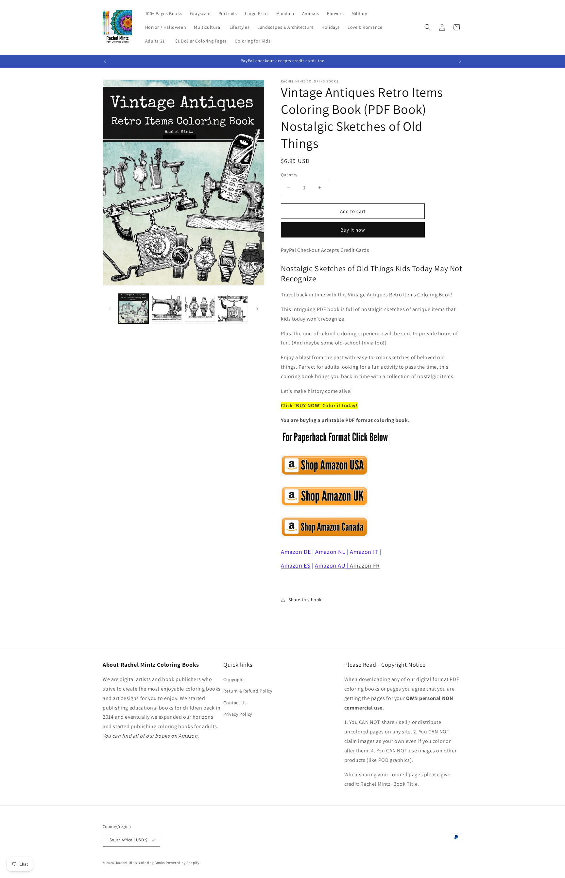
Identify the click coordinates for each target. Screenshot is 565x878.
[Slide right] (257, 309)
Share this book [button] (305, 600)
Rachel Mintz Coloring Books (140, 863)
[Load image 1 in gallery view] (133, 309)
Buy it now (352, 230)
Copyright (233, 679)
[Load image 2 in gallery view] (166, 309)
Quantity (289, 175)
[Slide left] (110, 309)
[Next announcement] (460, 61)
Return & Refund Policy (247, 691)
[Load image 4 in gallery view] (233, 309)
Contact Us (235, 703)
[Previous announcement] (105, 61)
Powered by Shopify (182, 863)
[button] (427, 27)
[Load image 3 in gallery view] (200, 309)
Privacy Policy (237, 714)
